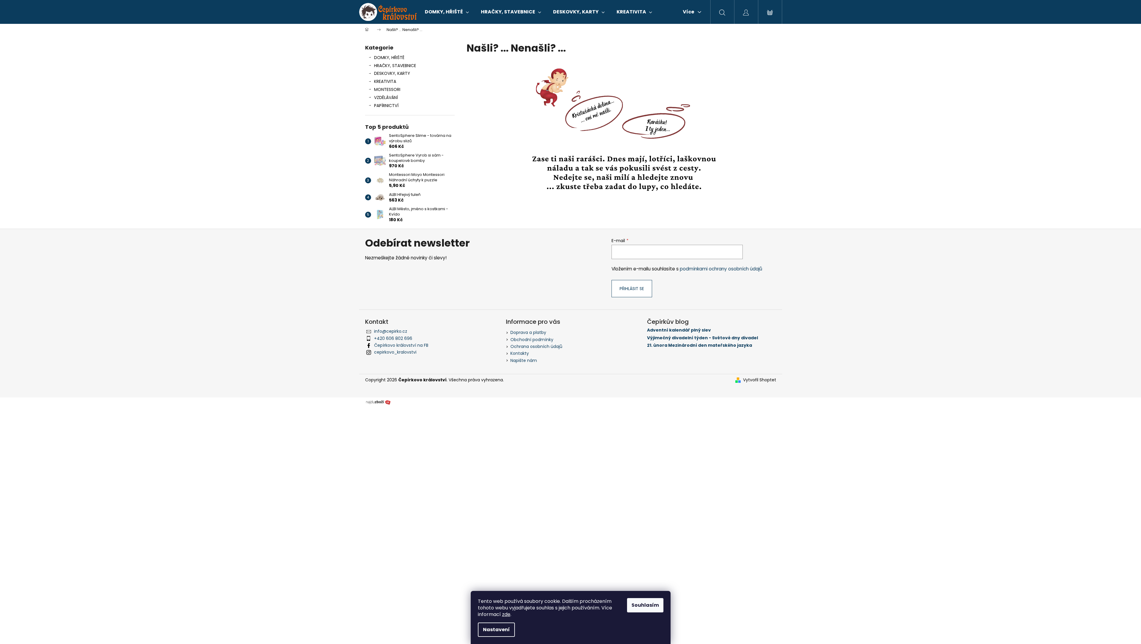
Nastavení (496, 629)
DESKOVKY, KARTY (392, 73)
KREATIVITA (385, 81)
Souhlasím (645, 605)
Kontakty (519, 353)
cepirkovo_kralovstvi (395, 352)
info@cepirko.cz (390, 331)
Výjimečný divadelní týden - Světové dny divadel (702, 338)
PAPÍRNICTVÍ (386, 106)
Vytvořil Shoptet (759, 380)
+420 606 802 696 (393, 338)
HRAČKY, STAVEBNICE (395, 66)
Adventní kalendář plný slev (679, 330)
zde (506, 614)
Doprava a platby (528, 332)
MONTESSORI (387, 89)
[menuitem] (447, 12)
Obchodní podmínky (531, 340)
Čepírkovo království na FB (401, 345)
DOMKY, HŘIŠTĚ (389, 58)
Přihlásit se (632, 289)
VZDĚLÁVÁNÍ (386, 97)
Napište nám (523, 360)
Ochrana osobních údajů (536, 346)
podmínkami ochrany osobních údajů (721, 269)
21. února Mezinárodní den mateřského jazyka (699, 345)
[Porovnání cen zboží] (378, 402)
